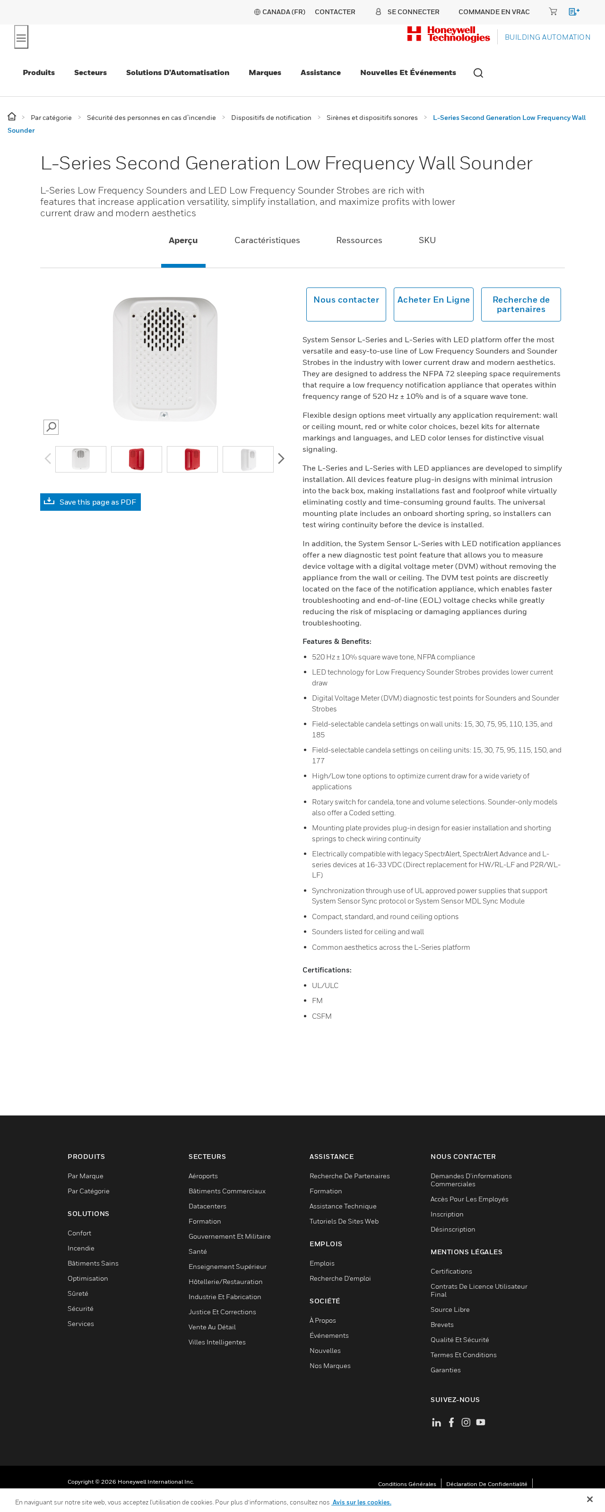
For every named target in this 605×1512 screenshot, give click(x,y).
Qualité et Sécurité (460, 1339)
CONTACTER (335, 12)
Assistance (321, 72)
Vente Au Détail (212, 1327)
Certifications (451, 1271)
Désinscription (453, 1229)
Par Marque (86, 1176)
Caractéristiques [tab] (267, 240)
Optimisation (88, 1278)
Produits (39, 72)
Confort (79, 1233)
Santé (198, 1251)
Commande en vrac (494, 12)
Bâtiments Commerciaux (227, 1191)
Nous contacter (346, 299)
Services (81, 1323)
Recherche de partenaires (521, 304)
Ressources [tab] (359, 240)
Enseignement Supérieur (228, 1266)
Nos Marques (330, 1365)
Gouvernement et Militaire (230, 1236)
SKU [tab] (427, 240)
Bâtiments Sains (93, 1263)
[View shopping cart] (570, 13)
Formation (205, 1221)
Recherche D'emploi (340, 1278)
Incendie (81, 1248)
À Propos (323, 1320)
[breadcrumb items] (12, 117)
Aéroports (203, 1176)
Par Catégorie (89, 1191)
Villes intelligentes (217, 1342)
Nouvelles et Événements (408, 72)
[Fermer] (589, 1499)
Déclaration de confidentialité (486, 1483)
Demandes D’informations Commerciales (471, 1180)
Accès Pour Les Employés (470, 1199)
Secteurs (90, 72)
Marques (265, 72)
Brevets (442, 1324)
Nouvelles (325, 1350)
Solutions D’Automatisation (177, 72)
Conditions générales (407, 1483)
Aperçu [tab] (183, 240)
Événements (329, 1335)
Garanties (446, 1370)
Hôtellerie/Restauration (226, 1281)
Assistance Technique (343, 1206)
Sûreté (78, 1293)
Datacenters (207, 1206)
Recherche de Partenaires (350, 1176)
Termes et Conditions (464, 1355)
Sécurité (81, 1308)
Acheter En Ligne (434, 299)
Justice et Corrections (222, 1312)
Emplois (322, 1263)
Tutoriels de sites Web (344, 1221)
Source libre (450, 1309)
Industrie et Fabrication (225, 1296)
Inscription (447, 1214)
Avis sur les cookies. (361, 1502)
